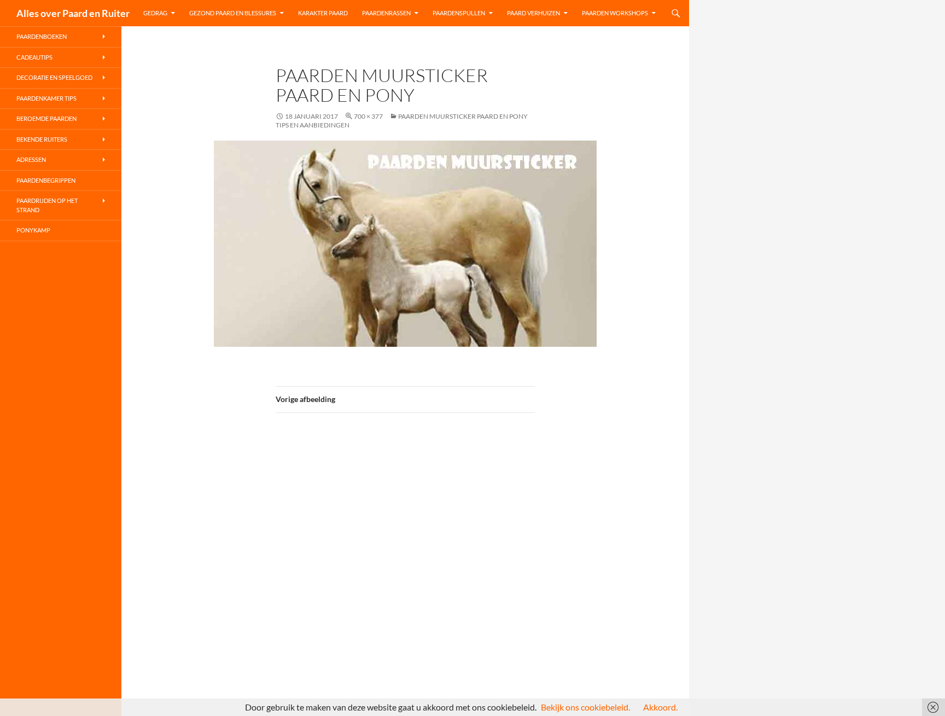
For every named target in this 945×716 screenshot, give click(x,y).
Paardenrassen (386, 12)
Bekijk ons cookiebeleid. (585, 707)
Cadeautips (34, 57)
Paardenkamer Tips (46, 98)
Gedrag (155, 12)
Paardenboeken (41, 36)
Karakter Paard (323, 12)
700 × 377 (368, 116)
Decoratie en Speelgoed (54, 77)
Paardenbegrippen (45, 180)
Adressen (31, 159)
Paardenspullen (459, 12)
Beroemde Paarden (46, 118)
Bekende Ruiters (41, 139)
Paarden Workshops (615, 12)
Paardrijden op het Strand (47, 205)
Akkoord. (660, 707)
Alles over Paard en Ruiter (73, 13)
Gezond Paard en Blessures (232, 12)
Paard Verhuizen (533, 12)
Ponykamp (33, 230)
